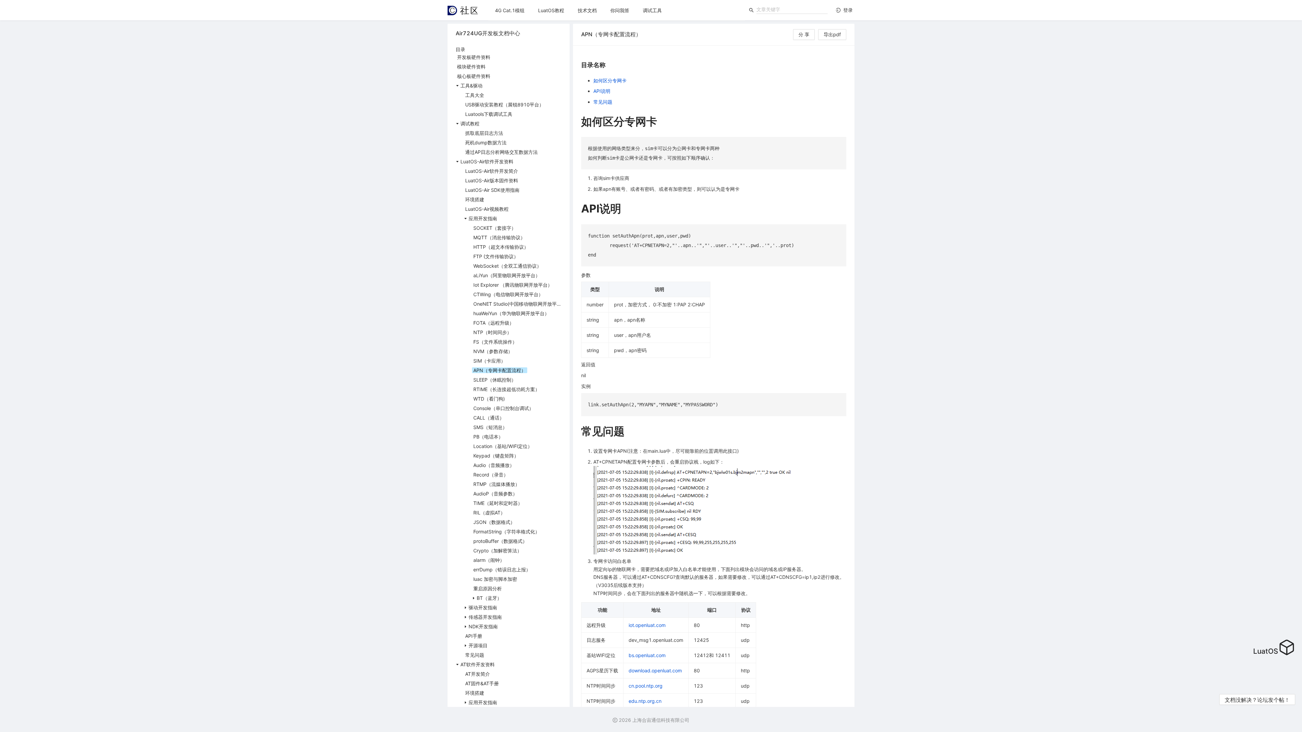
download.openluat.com (655, 670)
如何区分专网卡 (610, 80)
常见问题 (602, 102)
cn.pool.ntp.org (646, 686)
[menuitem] (509, 10)
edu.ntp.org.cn (645, 701)
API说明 (601, 91)
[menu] (616, 10)
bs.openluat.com (647, 655)
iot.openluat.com (647, 625)
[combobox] (792, 9)
